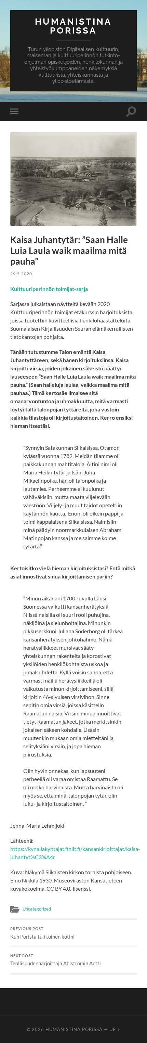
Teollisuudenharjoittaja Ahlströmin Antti (55, 960)
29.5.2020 (21, 273)
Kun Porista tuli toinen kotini (42, 933)
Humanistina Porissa (73, 26)
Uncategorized (37, 909)
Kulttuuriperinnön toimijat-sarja (49, 288)
